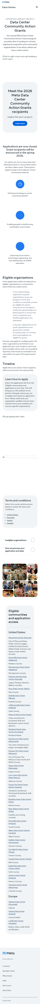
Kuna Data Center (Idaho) (19, 689)
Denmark (10, 517)
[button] (37, 7)
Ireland (9, 520)
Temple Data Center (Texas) (20, 859)
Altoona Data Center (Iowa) (20, 715)
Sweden (10, 523)
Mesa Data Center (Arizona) (20, 638)
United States (12, 515)
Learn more (20, 123)
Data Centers (9, 7)
